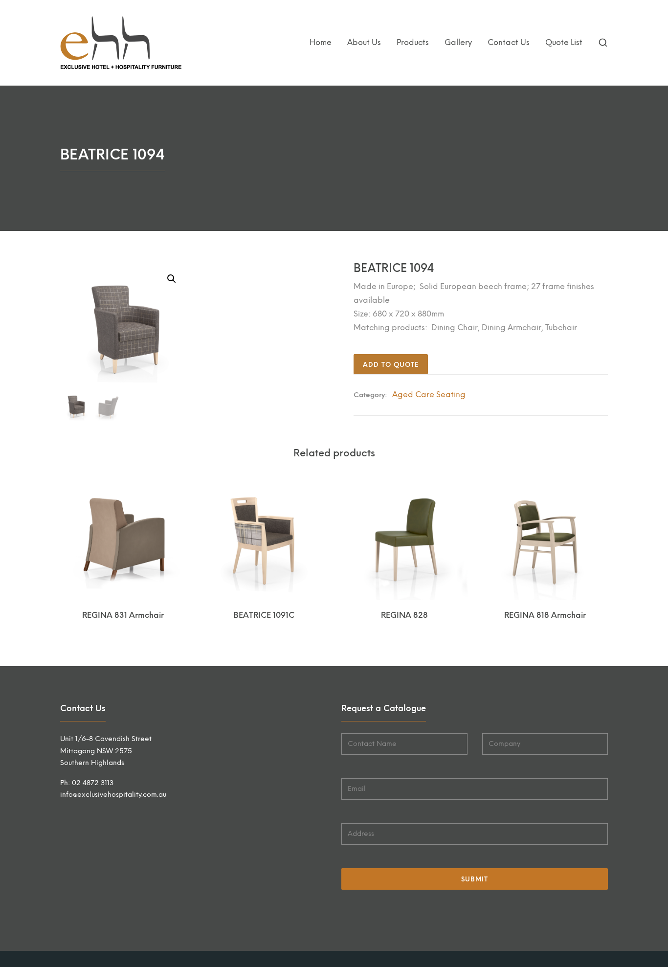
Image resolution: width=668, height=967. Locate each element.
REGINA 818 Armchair (545, 615)
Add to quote (391, 364)
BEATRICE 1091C (263, 615)
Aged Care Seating (429, 394)
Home (321, 42)
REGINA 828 (404, 615)
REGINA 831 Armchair (123, 615)
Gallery (458, 42)
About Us (364, 42)
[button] (171, 279)
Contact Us (509, 42)
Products (413, 42)
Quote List (563, 42)
